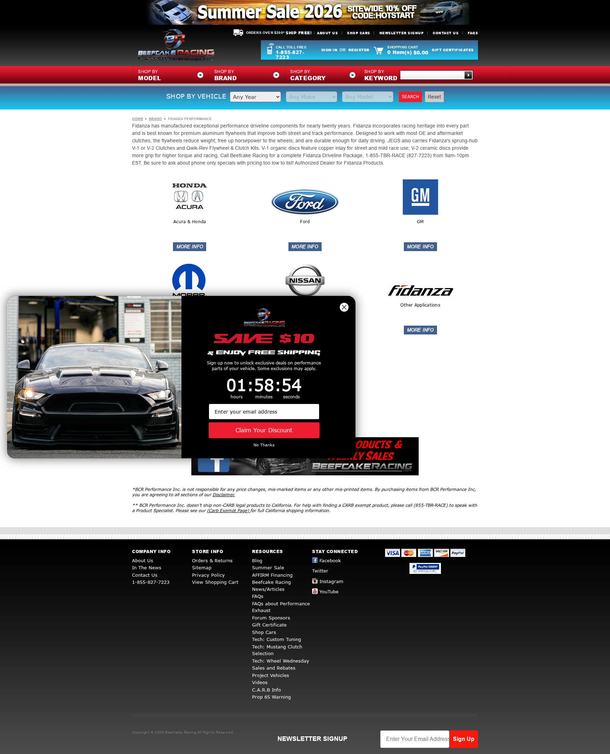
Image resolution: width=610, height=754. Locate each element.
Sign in (329, 49)
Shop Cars (358, 33)
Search (410, 96)
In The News (146, 567)
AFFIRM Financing (272, 575)
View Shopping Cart (215, 582)
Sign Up (463, 739)
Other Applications (420, 305)
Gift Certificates (453, 49)
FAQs (473, 33)
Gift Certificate (269, 625)
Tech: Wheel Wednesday (280, 661)
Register (359, 49)
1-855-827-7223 (290, 55)
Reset (434, 97)
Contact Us (446, 33)
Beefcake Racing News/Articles (271, 585)
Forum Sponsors (271, 618)
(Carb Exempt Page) (228, 510)
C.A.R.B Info (266, 690)
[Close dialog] (344, 307)
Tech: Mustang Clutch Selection (277, 650)
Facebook (330, 560)
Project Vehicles (270, 675)
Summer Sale (268, 567)
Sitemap (201, 567)
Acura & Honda (189, 221)
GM (420, 221)
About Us (327, 33)
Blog (257, 560)
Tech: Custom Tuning (276, 639)
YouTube (329, 591)
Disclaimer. (224, 494)
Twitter (320, 571)
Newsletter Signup (401, 33)
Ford (305, 221)
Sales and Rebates (273, 668)
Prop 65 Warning (271, 697)
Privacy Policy (208, 575)
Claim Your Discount (263, 430)
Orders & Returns (212, 560)
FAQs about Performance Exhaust (281, 607)
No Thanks (264, 445)
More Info (189, 246)
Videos (260, 682)
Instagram (331, 581)
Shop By (380, 75)
